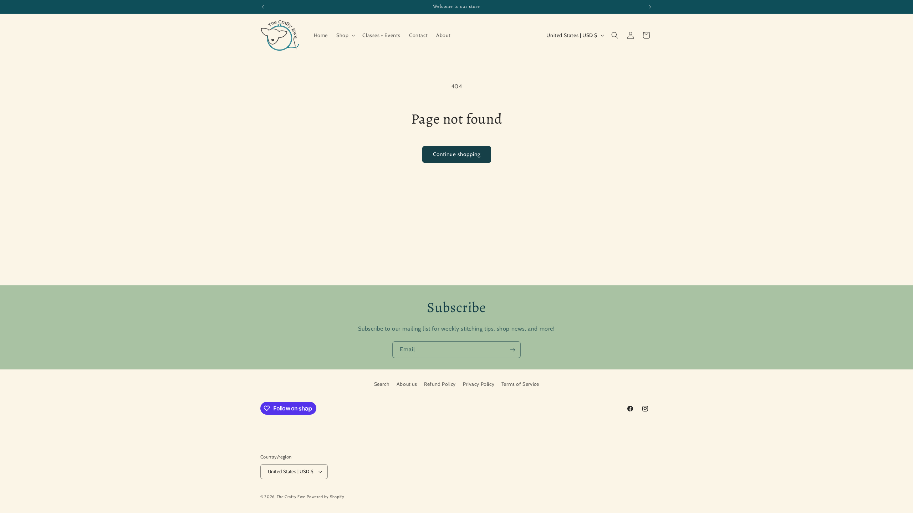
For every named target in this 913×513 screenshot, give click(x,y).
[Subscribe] (512, 349)
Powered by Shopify (326, 496)
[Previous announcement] (263, 7)
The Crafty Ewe (291, 496)
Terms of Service (520, 384)
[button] (345, 35)
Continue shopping (456, 154)
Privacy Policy (478, 384)
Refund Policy (440, 384)
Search (382, 384)
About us (407, 384)
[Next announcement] (650, 7)
